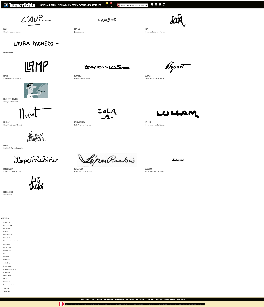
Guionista (6, 263)
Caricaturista (7, 225)
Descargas (130, 299)
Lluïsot (6, 122)
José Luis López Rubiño (12, 171)
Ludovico (148, 168)
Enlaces (99, 299)
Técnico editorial (9, 285)
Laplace (77, 29)
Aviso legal (181, 299)
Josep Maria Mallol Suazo (155, 125)
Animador (6, 222)
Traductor (6, 291)
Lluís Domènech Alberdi (12, 125)
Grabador (6, 260)
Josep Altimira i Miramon (12, 78)
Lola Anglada (79, 122)
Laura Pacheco (9, 52)
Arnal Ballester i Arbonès (154, 171)
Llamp (5, 75)
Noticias (44, 5)
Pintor (5, 279)
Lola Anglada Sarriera (82, 125)
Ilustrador (6, 272)
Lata (146, 29)
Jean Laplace (79, 32)
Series (75, 5)
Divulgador (7, 247)
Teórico (6, 288)
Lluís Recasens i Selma (12, 32)
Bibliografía (119, 299)
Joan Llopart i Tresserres (154, 78)
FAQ (93, 299)
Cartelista (6, 228)
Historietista (7, 266)
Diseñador (7, 244)
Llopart (148, 75)
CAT (111, 6)
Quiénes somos (84, 299)
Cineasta (6, 231)
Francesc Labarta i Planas (155, 32)
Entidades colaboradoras (165, 299)
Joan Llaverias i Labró (82, 78)
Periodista (7, 275)
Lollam (148, 122)
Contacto (150, 299)
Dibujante (6, 238)
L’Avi (4, 29)
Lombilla (6, 145)
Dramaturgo (7, 250)
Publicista (6, 282)
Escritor (6, 257)
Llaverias (78, 75)
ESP (107, 6)
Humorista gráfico (9, 269)
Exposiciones (85, 5)
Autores (53, 5)
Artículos (96, 5)
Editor (5, 253)
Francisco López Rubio (83, 171)
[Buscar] (118, 5)
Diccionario (108, 299)
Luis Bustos (8, 192)
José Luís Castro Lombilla (13, 148)
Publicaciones (64, 5)
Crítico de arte (8, 234)
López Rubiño (8, 168)
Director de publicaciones (12, 241)
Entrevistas (140, 299)
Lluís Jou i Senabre (10, 99)
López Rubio (78, 168)
